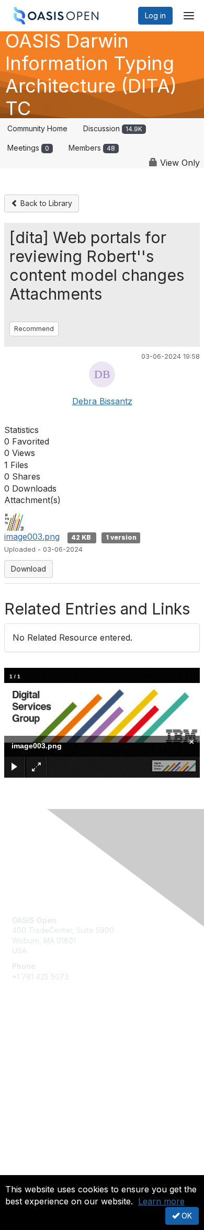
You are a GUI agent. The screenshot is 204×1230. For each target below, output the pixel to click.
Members (92, 147)
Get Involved (34, 1045)
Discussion (112, 128)
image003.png (32, 536)
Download (28, 568)
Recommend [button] (34, 329)
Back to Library (45, 203)
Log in (155, 15)
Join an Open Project (48, 1060)
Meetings (28, 147)
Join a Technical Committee (59, 1076)
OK (185, 1215)
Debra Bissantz (102, 401)
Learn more (161, 1201)
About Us (27, 1170)
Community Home (37, 128)
